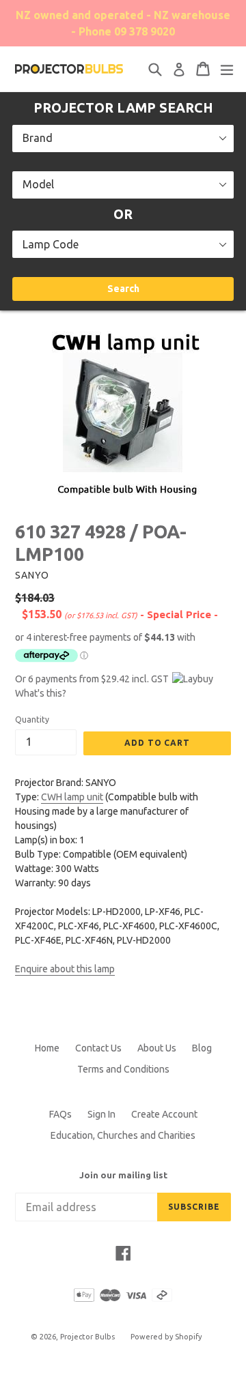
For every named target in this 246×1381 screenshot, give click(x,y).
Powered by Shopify (166, 1337)
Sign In (101, 1114)
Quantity (32, 719)
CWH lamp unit (72, 796)
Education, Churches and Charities (123, 1135)
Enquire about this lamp (65, 968)
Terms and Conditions (123, 1069)
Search (123, 288)
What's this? (40, 693)
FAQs (60, 1114)
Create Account (164, 1114)
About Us (156, 1048)
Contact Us (98, 1048)
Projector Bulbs (87, 1337)
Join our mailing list (123, 1175)
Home (47, 1048)
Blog (202, 1048)
